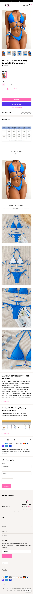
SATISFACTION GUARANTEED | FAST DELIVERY (16, 1)
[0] (30, 5)
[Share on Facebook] (22, 113)
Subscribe (6, 556)
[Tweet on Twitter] (27, 113)
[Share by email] (30, 113)
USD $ (3, 563)
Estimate (6, 486)
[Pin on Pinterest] (24, 113)
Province (4, 470)
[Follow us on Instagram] (5, 570)
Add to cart (16, 99)
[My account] (27, 5)
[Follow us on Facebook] (3, 570)
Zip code (4, 477)
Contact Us (19, 506)
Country (3, 463)
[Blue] (4, 75)
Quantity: (4, 93)
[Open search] (24, 5)
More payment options (16, 107)
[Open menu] (2, 5)
